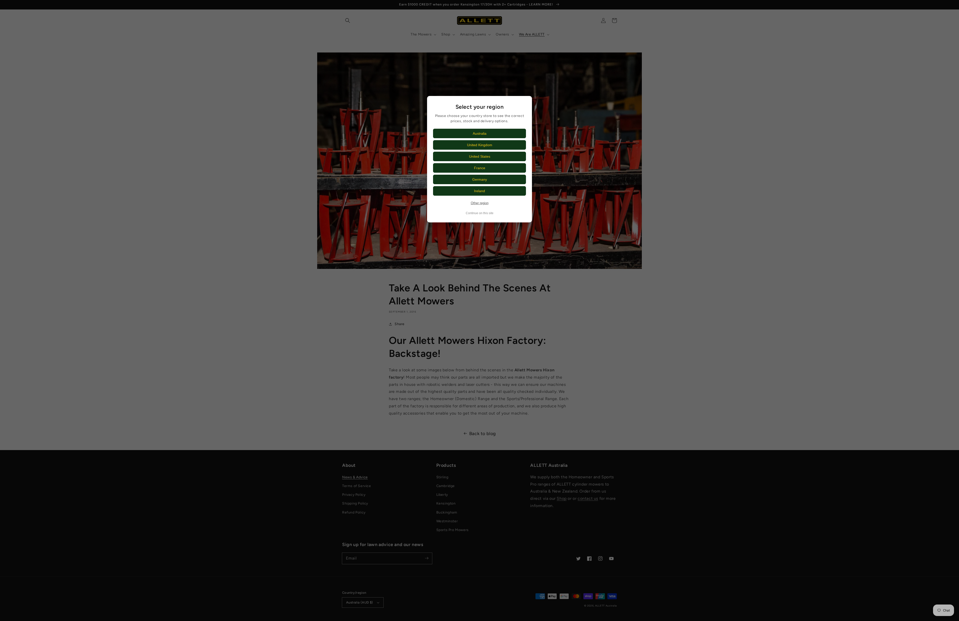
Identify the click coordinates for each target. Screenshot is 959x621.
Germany (479, 179)
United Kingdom (479, 145)
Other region (479, 203)
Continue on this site (479, 213)
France (479, 168)
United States (479, 156)
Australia (479, 133)
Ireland (479, 191)
